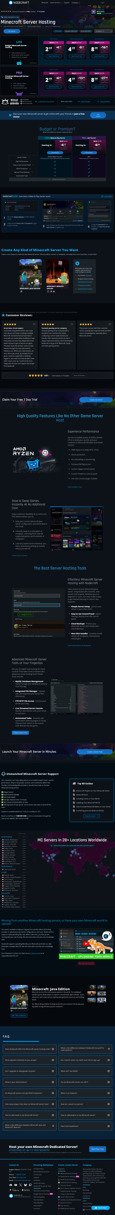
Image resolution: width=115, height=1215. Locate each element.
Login (102, 3)
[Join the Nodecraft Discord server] (10, 1185)
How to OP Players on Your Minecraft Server (93, 791)
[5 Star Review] (10, 324)
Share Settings (19, 217)
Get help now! (21, 1177)
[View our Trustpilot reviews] (6, 11)
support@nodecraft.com (22, 1180)
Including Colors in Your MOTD (88, 799)
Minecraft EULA (82, 795)
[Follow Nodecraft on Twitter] (20, 1185)
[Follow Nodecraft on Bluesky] (25, 1185)
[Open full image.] (91, 987)
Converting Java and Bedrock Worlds (90, 811)
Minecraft (45, 3)
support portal (35, 953)
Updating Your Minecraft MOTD (88, 803)
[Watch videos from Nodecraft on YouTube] (15, 1185)
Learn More (108, 196)
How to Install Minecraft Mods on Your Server (93, 807)
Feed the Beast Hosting (85, 289)
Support (67, 3)
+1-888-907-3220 (20, 1175)
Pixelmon (89, 275)
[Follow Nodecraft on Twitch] (30, 1185)
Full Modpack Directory (85, 282)
